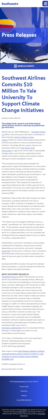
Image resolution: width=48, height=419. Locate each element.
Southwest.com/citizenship (12, 328)
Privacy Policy (24, 386)
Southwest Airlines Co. (10, 277)
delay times (22, 412)
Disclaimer (24, 391)
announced (6, 251)
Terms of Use (24, 416)
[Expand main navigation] (45, 3)
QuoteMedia (23, 409)
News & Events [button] (25, 66)
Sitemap (24, 395)
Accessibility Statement (24, 400)
